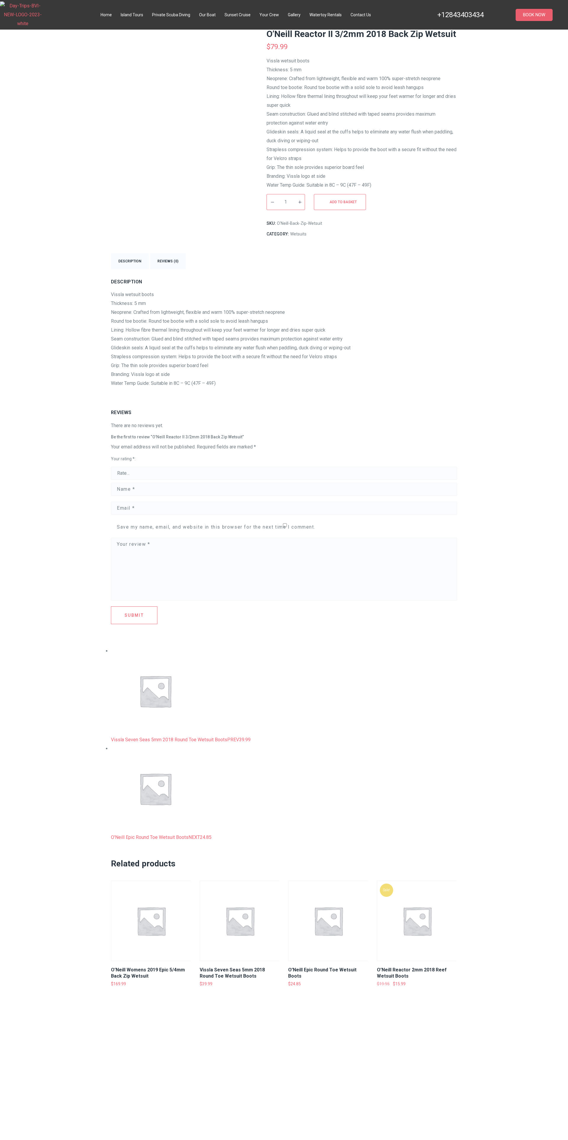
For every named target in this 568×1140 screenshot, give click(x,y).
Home (106, 14)
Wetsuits (298, 234)
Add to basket (343, 202)
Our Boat (207, 14)
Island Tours (132, 14)
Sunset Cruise (238, 14)
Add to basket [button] (133, 992)
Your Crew (269, 14)
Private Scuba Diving (171, 14)
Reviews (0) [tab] (167, 261)
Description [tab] (129, 261)
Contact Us (361, 14)
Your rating (123, 458)
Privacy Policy (332, 1054)
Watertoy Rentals (325, 14)
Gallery (294, 14)
